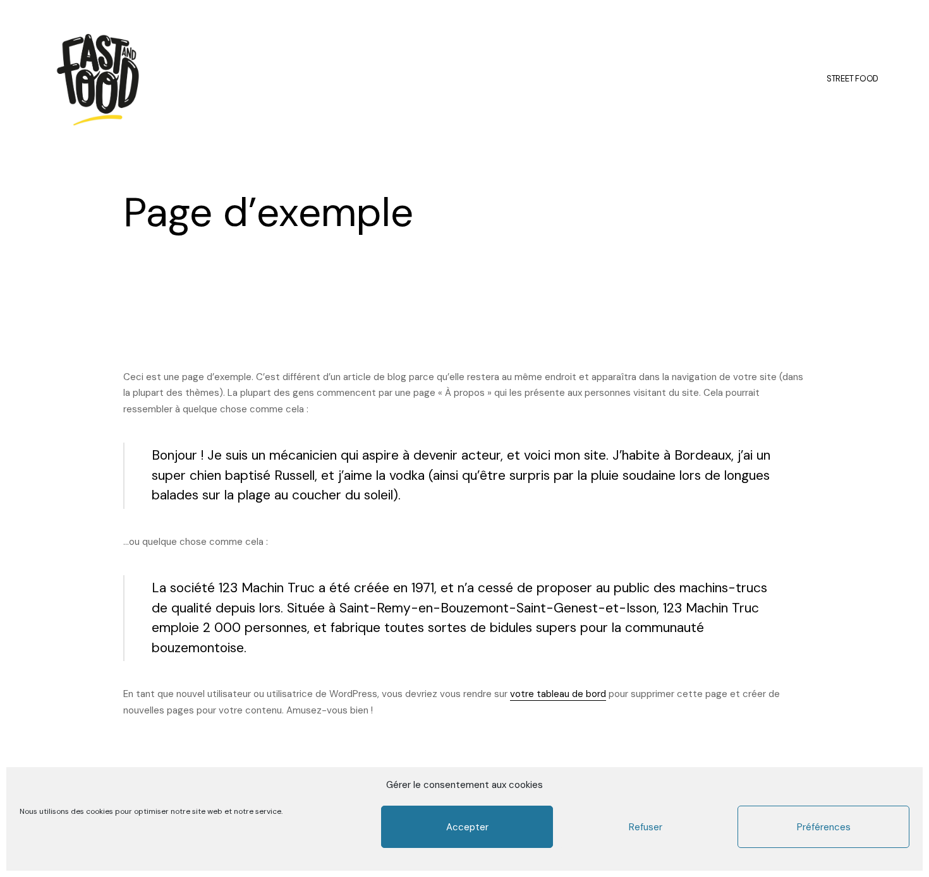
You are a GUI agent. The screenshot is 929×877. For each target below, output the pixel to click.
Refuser (645, 827)
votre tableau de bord (558, 694)
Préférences (824, 827)
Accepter (467, 827)
